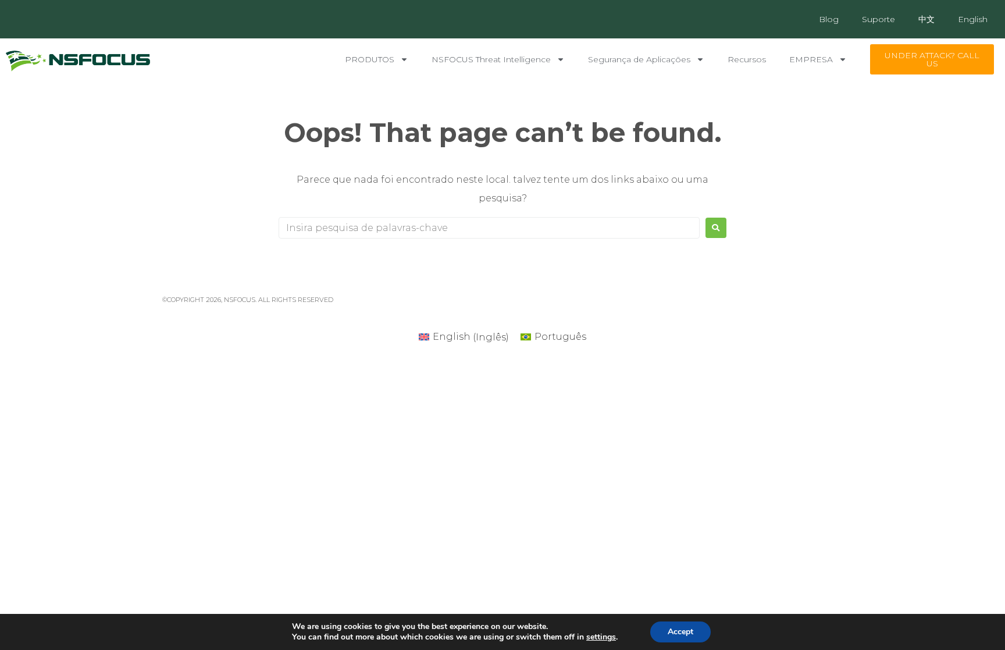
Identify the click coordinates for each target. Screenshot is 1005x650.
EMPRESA (811, 59)
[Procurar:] (489, 228)
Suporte (878, 19)
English (973, 19)
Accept (680, 631)
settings (601, 637)
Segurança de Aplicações (639, 59)
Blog (829, 19)
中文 (926, 19)
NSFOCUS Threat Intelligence (491, 59)
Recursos (747, 59)
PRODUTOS (369, 59)
